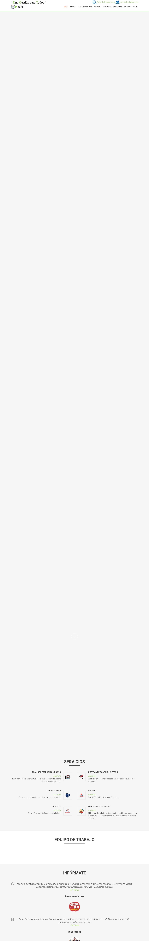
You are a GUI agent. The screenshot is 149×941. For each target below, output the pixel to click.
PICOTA (73, 7)
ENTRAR (74, 890)
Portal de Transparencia (106, 2)
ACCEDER (57, 776)
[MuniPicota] (29, 2)
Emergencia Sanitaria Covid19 (125, 7)
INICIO (66, 7)
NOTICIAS (97, 7)
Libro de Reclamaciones (129, 2)
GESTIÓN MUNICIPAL (85, 7)
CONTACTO (107, 7)
